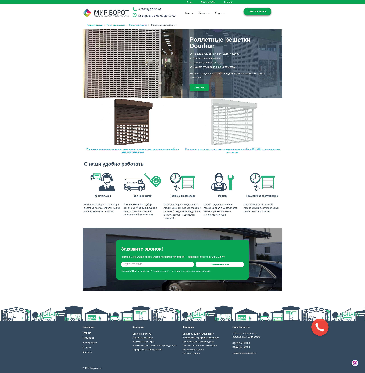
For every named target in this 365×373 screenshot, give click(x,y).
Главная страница (94, 25)
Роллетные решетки (138, 25)
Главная (189, 13)
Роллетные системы (116, 25)
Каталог (203, 13)
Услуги (218, 13)
